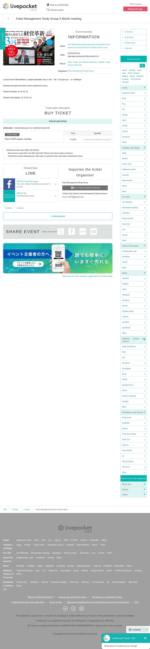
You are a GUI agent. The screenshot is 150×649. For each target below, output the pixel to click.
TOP (5, 509)
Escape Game (127, 385)
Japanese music (128, 93)
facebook (71, 231)
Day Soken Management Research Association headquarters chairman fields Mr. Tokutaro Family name (89, 45)
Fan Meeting (127, 202)
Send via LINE (82, 231)
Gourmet (140, 76)
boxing (124, 306)
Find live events (57, 10)
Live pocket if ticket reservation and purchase (20, 7)
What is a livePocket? (59, 5)
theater (125, 158)
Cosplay (125, 79)
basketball (126, 328)
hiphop (125, 115)
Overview (128, 32)
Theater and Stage (130, 148)
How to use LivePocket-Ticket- (73, 597)
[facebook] (75, 608)
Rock (124, 98)
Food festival (127, 450)
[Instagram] (83, 608)
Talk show (126, 224)
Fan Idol (126, 197)
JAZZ (124, 120)
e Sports (125, 317)
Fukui (78, 65)
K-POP (124, 126)
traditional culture (129, 169)
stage (124, 153)
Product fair (126, 418)
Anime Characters (130, 246)
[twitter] (67, 608)
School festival (128, 461)
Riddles (125, 76)
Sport (124, 273)
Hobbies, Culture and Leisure (8, 574)
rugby (124, 289)
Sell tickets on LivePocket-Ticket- (107, 597)
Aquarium (126, 363)
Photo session (133, 73)
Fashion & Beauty (129, 396)
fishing (124, 379)
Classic (125, 131)
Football (125, 284)
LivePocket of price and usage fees (28, 602)
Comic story (126, 164)
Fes (123, 109)
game (124, 374)
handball (125, 322)
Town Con (126, 439)
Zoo (123, 358)
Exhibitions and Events (132, 412)
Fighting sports (128, 311)
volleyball (126, 295)
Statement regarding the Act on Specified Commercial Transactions (98, 602)
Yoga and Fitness (129, 346)
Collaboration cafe (129, 251)
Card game (126, 369)
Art (123, 456)
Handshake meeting (130, 208)
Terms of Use (55, 602)
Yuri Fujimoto (135, 79)
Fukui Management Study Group (80, 71)
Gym (124, 352)
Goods (124, 235)
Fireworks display (129, 434)
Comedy (132, 70)
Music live (126, 484)
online (124, 70)
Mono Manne (127, 180)
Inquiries (128, 48)
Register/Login (135, 9)
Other (124, 142)
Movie (132, 76)
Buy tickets (129, 37)
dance (124, 186)
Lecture (20, 208)
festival (125, 429)
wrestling (125, 300)
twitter (60, 231)
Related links (130, 43)
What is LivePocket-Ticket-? (40, 597)
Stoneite (125, 82)
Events (125, 489)
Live (123, 229)
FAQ (136, 602)
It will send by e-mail (93, 231)
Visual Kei (126, 137)
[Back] (8, 18)
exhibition (126, 213)
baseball (125, 278)
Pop (123, 104)
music (124, 87)
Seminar (125, 445)
